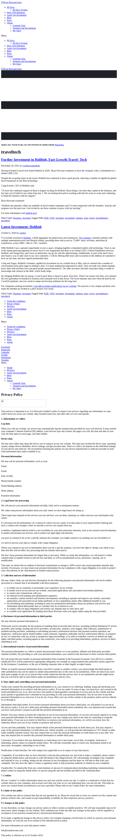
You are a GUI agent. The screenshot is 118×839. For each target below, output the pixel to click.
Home (10, 367)
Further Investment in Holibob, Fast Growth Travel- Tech (44, 159)
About (10, 23)
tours (86, 218)
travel (92, 218)
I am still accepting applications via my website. (55, 286)
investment (70, 218)
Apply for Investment (16, 15)
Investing (26, 218)
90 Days (11, 7)
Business (17, 218)
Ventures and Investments (24, 28)
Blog (9, 17)
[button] (59, 35)
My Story (17, 30)
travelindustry (102, 218)
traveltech (5, 220)
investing (60, 218)
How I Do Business (16, 12)
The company (85, 238)
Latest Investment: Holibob (21, 227)
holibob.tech (31, 213)
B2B (46, 218)
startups (79, 218)
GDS (52, 218)
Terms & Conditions (16, 301)
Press (9, 20)
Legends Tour (19, 25)
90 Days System (20, 10)
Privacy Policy (13, 304)
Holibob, (27, 238)
